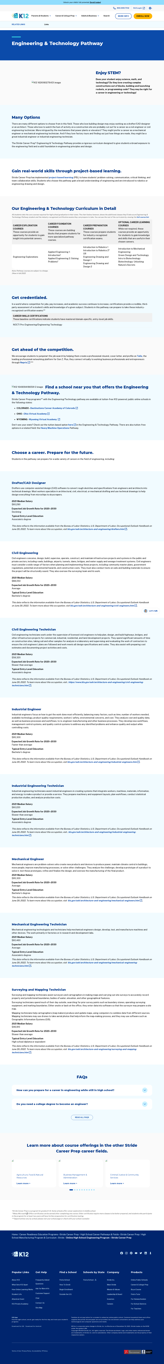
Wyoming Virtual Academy (43, 419)
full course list (143, 217)
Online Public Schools (139, 1280)
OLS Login (137, 8)
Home (15, 1234)
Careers (110, 1304)
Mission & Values (113, 1289)
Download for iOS (18, 1326)
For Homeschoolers (138, 1299)
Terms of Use (16, 1351)
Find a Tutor (135, 1294)
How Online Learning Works (22, 1289)
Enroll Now (143, 16)
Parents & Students (40, 16)
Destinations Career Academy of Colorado (52, 408)
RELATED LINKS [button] (18, 24)
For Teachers (136, 1309)
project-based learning (61, 177)
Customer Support (43, 1293)
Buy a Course (136, 1289)
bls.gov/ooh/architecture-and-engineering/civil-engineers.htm (102, 605)
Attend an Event (18, 1299)
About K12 (16, 1280)
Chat (37, 1298)
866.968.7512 (123, 8)
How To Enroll (64, 1285)
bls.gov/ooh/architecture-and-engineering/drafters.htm (95, 529)
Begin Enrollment (66, 1289)
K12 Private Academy (20, 1304)
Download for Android (33, 1326)
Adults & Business (89, 16)
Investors (110, 1299)
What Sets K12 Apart (20, 1285)
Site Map (39, 1308)
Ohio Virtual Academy (35, 414)
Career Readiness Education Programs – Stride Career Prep (49, 1234)
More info (123, 16)
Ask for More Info (42, 1288)
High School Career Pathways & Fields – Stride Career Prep (109, 1234)
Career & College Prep (139, 1285)
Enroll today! (95, 2)
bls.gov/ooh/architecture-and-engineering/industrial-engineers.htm (102, 762)
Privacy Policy (26, 1351)
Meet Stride (111, 1285)
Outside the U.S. (65, 1294)
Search (106, 16)
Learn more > (23, 1183)
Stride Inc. (111, 1280)
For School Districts (138, 1304)
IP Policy (45, 1351)
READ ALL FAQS (82, 1117)
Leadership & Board (114, 1294)
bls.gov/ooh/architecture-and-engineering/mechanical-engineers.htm (103, 900)
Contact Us (40, 1303)
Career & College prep (65, 16)
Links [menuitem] (46, 24)
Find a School (64, 1280)
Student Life (17, 1294)
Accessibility (36, 1351)
